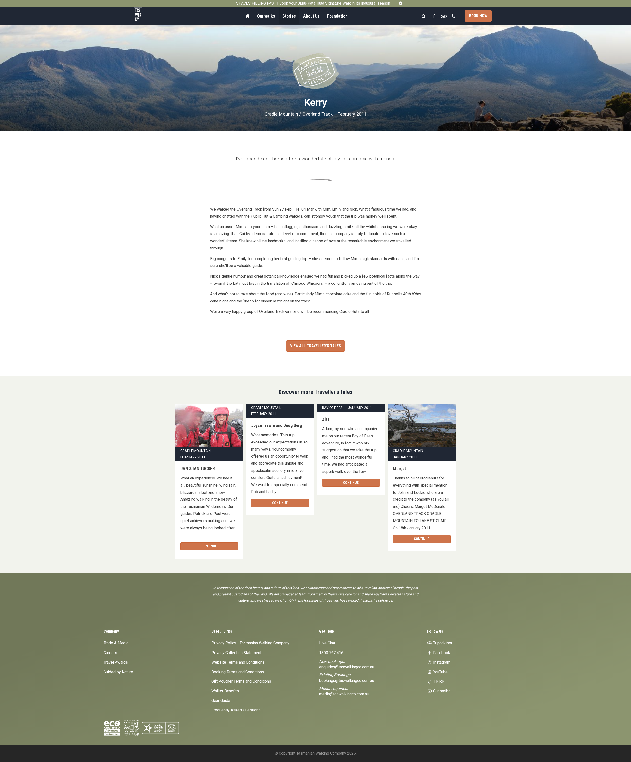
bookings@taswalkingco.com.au (346, 680)
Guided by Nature (118, 672)
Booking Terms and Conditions (237, 672)
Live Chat (327, 643)
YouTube (440, 672)
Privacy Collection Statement (236, 652)
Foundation (337, 15)
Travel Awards (116, 662)
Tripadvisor (442, 643)
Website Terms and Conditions (237, 662)
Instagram (441, 662)
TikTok (438, 681)
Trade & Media (116, 643)
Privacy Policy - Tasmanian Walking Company (250, 643)
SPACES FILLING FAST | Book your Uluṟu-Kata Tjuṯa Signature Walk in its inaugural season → (315, 3)
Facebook (441, 652)
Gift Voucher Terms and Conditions (241, 681)
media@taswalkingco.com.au (344, 694)
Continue (209, 546)
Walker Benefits (225, 691)
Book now (478, 15)
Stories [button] (289, 15)
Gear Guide (220, 700)
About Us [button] (311, 15)
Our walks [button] (266, 15)
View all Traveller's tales (315, 345)
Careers (110, 652)
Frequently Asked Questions (236, 710)
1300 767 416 (331, 652)
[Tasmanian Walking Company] (152, 14)
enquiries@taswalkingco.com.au (346, 667)
